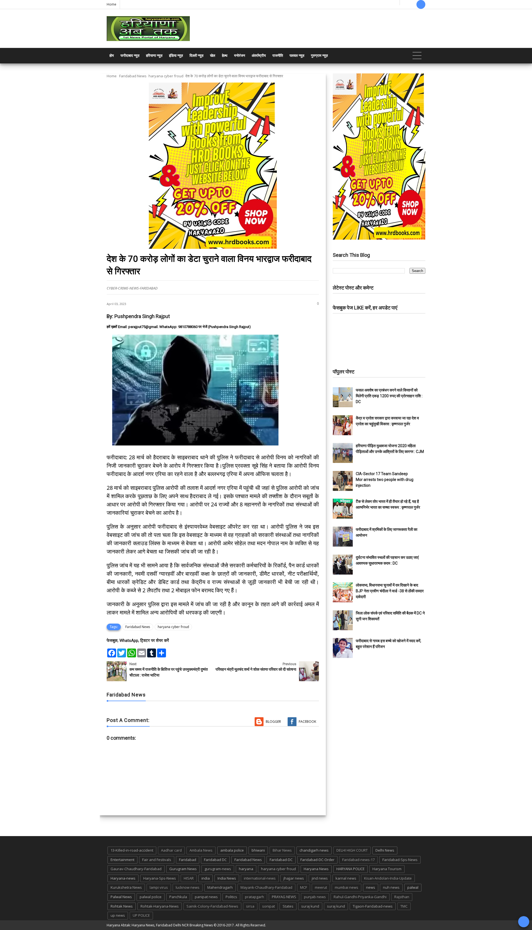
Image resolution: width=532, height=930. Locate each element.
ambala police (232, 850)
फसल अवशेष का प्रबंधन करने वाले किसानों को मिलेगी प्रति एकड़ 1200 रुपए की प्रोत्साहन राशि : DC (389, 396)
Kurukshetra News (126, 887)
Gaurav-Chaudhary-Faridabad (136, 868)
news (370, 887)
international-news (260, 878)
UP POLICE (141, 915)
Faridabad (187, 859)
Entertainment (122, 859)
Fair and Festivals (156, 859)
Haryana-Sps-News (159, 878)
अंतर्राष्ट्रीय (259, 55)
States (288, 906)
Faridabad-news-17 (358, 859)
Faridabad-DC (281, 859)
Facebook (307, 721)
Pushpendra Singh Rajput (142, 316)
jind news (320, 878)
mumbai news (346, 887)
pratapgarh (254, 896)
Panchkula (178, 896)
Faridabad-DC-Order (317, 859)
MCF (303, 887)
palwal (412, 887)
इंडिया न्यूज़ (176, 55)
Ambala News (201, 850)
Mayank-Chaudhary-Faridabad (266, 887)
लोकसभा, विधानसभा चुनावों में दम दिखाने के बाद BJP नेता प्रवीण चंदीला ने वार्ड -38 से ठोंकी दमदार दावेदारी (390, 591)
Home (111, 4)
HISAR (189, 878)
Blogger (273, 721)
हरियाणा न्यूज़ (154, 55)
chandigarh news (314, 850)
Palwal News (121, 896)
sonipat (268, 906)
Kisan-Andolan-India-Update (388, 878)
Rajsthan (401, 896)
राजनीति (277, 55)
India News (227, 878)
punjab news (315, 896)
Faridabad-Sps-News (400, 859)
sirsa (250, 906)
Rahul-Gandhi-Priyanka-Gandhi (360, 896)
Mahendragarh (220, 887)
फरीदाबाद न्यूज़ (130, 55)
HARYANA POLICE (350, 868)
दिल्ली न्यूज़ (196, 55)
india (205, 878)
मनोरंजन (239, 55)
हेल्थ (224, 55)
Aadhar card (171, 850)
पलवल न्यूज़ (297, 55)
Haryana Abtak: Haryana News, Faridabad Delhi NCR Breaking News (160, 925)
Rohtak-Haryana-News (159, 906)
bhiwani (258, 850)
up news (118, 915)
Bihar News (282, 850)
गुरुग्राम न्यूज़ (319, 55)
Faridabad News (133, 75)
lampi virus (159, 887)
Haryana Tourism (386, 868)
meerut (321, 887)
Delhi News (384, 850)
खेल (212, 55)
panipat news (206, 896)
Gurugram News (183, 868)
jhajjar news (293, 878)
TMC (404, 906)
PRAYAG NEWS (284, 896)
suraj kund (310, 906)
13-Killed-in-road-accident (132, 850)
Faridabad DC (215, 859)
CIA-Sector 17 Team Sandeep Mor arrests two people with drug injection (384, 480)
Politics (231, 896)
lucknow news (188, 887)
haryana (246, 868)
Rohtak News (122, 906)
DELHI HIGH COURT (352, 850)
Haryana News (316, 868)
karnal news (346, 878)
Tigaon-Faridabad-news (373, 906)
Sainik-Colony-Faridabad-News (212, 906)
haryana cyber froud (166, 75)
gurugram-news (217, 868)
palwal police (151, 896)
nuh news (391, 887)
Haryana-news (123, 878)
